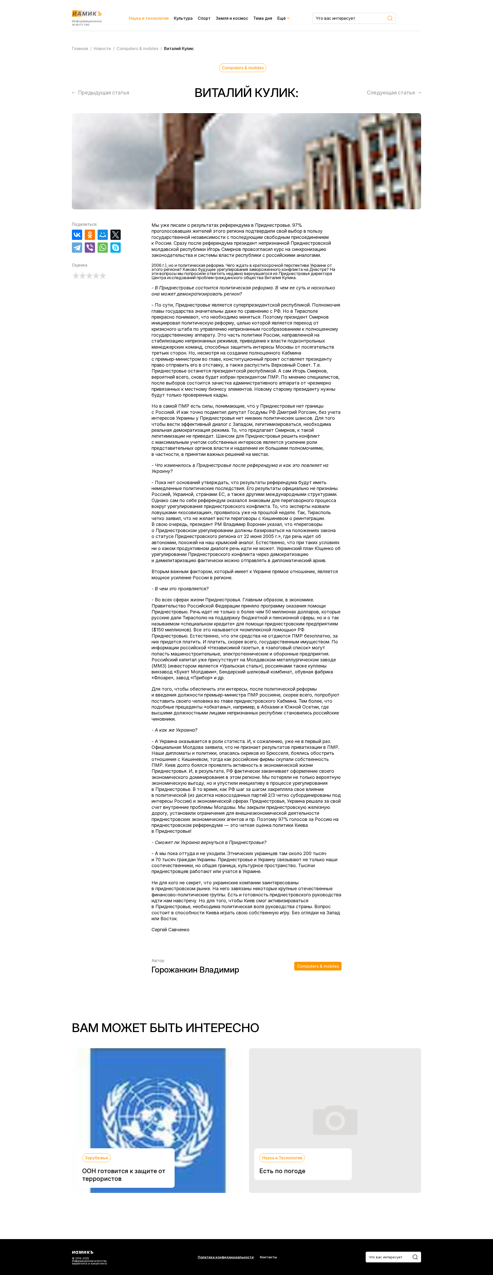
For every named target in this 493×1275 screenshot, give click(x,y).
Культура (183, 18)
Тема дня (262, 18)
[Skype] (115, 247)
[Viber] (90, 247)
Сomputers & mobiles (243, 67)
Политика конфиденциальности (226, 1257)
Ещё (281, 18)
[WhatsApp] (103, 247)
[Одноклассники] (90, 235)
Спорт (204, 18)
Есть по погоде (282, 1171)
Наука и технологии (149, 18)
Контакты (268, 1257)
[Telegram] (77, 247)
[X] (115, 235)
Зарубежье (96, 1157)
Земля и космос (232, 18)
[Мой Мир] (103, 235)
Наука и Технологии (282, 1157)
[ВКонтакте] (77, 235)
